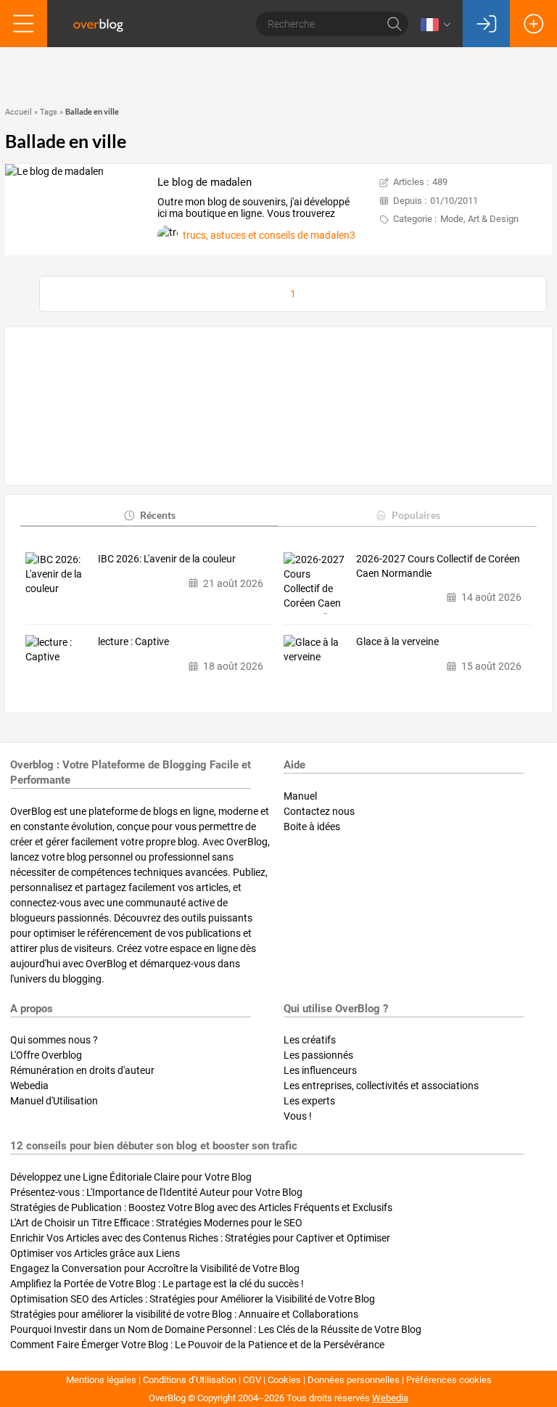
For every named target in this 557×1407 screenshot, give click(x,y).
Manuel (300, 796)
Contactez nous (319, 811)
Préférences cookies (449, 1379)
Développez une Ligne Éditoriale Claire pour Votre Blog (131, 1177)
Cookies (284, 1379)
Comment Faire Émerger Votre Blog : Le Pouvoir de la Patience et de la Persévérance (197, 1344)
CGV (252, 1379)
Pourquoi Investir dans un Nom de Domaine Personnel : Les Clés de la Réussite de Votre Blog (215, 1329)
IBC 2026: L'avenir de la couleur (167, 559)
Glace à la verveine (397, 641)
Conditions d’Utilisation (189, 1379)
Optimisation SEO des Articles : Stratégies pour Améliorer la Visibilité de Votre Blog (192, 1299)
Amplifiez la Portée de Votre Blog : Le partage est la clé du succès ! (157, 1283)
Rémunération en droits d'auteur (82, 1070)
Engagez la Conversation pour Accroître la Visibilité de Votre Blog (155, 1268)
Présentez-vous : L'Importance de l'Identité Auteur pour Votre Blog (156, 1192)
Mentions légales (101, 1379)
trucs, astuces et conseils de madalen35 (272, 235)
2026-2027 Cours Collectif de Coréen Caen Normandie (438, 566)
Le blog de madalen (204, 182)
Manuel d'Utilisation (54, 1101)
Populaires (416, 515)
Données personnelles (354, 1379)
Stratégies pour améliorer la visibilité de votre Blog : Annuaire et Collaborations (184, 1314)
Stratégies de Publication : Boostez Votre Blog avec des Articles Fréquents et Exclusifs (201, 1207)
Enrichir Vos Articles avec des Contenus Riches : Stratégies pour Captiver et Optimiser (200, 1238)
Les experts (309, 1101)
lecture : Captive (133, 641)
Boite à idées (312, 826)
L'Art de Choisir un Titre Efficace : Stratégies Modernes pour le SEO (156, 1222)
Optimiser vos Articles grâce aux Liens (95, 1253)
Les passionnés (318, 1055)
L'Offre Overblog (46, 1055)
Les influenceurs (320, 1070)
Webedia (29, 1085)
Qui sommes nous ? (54, 1040)
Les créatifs (310, 1040)
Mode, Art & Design (479, 218)
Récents (158, 515)
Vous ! (298, 1116)
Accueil (18, 112)
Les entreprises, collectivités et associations (381, 1085)
